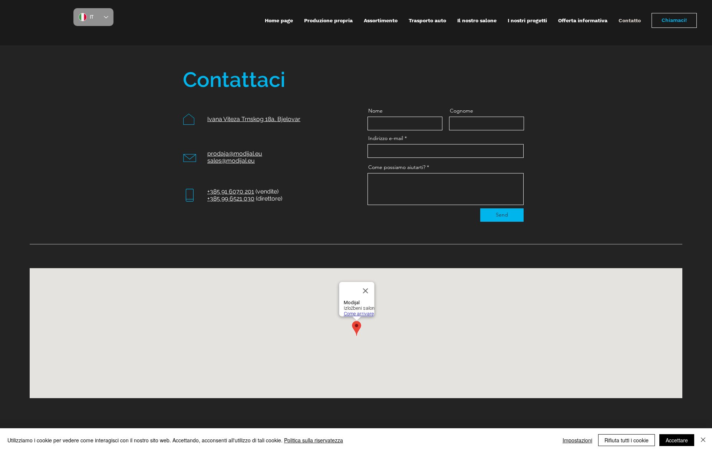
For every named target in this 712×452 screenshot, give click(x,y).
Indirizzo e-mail (385, 138)
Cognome (461, 110)
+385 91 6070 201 (230, 191)
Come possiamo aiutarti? (396, 167)
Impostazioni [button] (577, 440)
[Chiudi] (703, 440)
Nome (375, 110)
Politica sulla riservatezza (313, 440)
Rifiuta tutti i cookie (626, 440)
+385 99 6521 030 (230, 198)
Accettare (677, 440)
